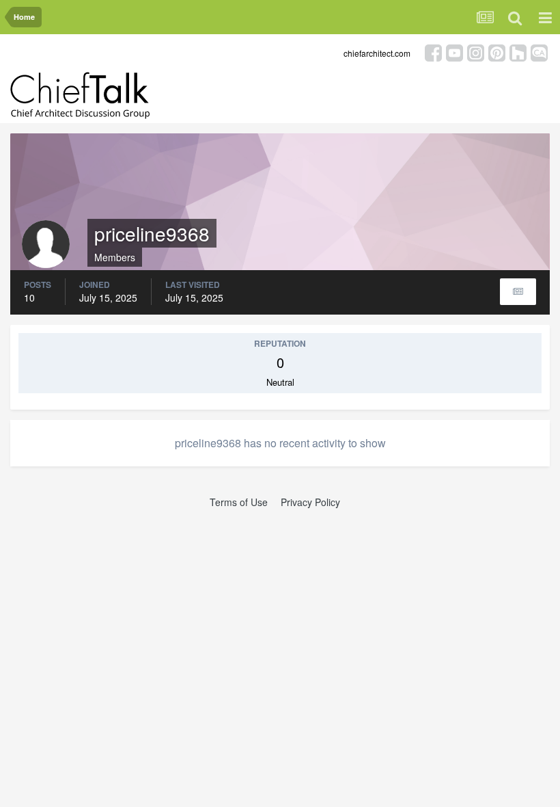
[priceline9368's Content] (518, 291)
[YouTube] (454, 51)
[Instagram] (475, 51)
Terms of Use (239, 502)
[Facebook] (433, 51)
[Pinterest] (496, 51)
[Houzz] (518, 51)
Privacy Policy (310, 502)
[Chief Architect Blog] (539, 51)
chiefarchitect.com (377, 53)
